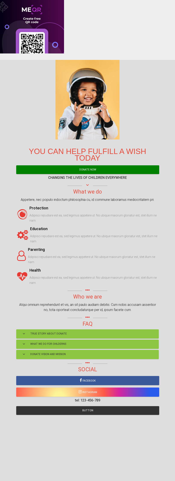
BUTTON (87, 410)
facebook (89, 380)
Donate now (87, 169)
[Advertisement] (87, 83)
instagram (89, 392)
